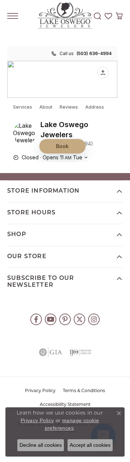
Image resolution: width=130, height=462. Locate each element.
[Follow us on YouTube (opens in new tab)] (50, 319)
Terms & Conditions (84, 391)
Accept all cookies (90, 445)
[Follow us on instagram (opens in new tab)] (94, 319)
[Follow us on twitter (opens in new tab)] (79, 319)
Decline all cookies (41, 445)
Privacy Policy (40, 391)
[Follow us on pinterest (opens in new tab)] (65, 319)
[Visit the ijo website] (80, 352)
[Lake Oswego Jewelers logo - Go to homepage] (65, 16)
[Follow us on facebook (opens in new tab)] (36, 319)
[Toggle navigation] (13, 16)
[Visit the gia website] (50, 352)
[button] (97, 16)
